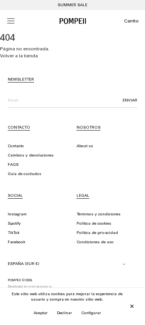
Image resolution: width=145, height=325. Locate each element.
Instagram (17, 215)
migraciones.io (40, 286)
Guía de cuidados (24, 174)
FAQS (13, 165)
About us (85, 146)
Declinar (64, 313)
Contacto (16, 146)
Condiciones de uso (95, 242)
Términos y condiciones (99, 215)
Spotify (14, 224)
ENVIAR (130, 101)
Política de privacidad (97, 233)
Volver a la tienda (19, 56)
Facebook (16, 242)
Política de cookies (94, 224)
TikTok (13, 233)
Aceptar (41, 313)
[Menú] (10, 21)
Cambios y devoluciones (31, 156)
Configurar (91, 313)
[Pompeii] (72, 21)
